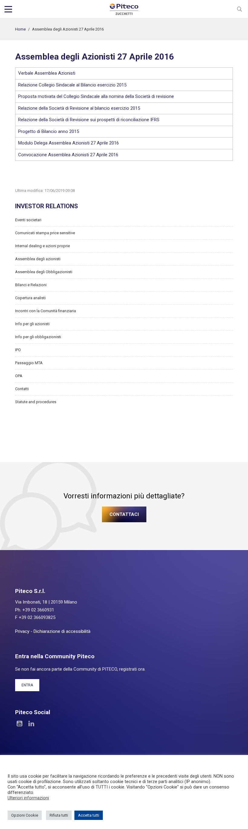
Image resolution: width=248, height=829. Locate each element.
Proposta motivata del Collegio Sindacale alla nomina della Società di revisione (96, 96)
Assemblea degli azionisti (37, 259)
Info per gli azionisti (32, 324)
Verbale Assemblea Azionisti (46, 73)
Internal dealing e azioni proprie (42, 246)
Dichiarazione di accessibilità (62, 631)
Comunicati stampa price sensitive (45, 233)
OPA (18, 376)
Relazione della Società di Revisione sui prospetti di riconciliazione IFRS (88, 119)
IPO (18, 350)
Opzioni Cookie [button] (24, 815)
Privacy (22, 631)
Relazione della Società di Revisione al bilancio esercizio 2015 (79, 108)
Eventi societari (28, 220)
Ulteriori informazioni (28, 798)
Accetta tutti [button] (88, 815)
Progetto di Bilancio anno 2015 (48, 131)
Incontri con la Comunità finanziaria (45, 311)
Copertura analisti (30, 298)
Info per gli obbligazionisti (38, 337)
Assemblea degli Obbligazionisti (43, 272)
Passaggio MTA (29, 363)
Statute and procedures (35, 402)
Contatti (22, 389)
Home (20, 29)
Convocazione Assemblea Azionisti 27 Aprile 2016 (68, 154)
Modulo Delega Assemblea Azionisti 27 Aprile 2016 (68, 143)
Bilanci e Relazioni (31, 285)
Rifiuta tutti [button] (59, 815)
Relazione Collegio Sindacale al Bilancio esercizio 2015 (72, 85)
